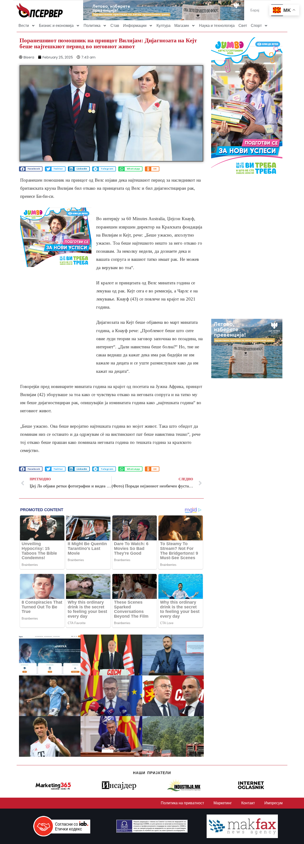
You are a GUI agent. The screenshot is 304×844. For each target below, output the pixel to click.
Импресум (273, 803)
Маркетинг (223, 803)
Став (114, 25)
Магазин (181, 25)
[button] (31, 168)
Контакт (248, 803)
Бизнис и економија (56, 25)
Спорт (256, 25)
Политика (92, 25)
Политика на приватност (182, 803)
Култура (164, 25)
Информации (135, 25)
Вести (24, 25)
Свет (242, 25)
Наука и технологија (217, 25)
